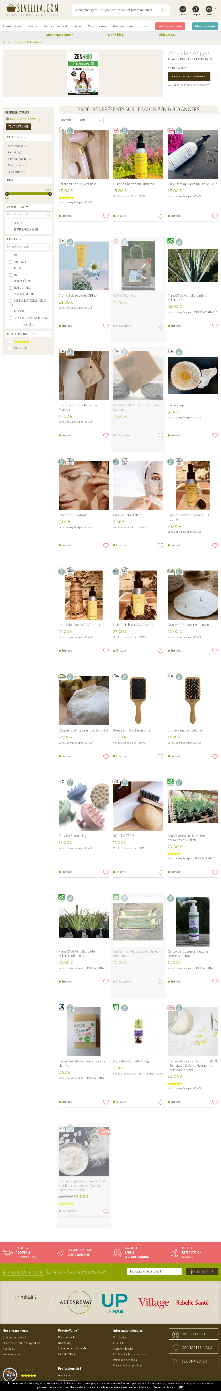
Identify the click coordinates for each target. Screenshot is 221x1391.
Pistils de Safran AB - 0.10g (131, 1061)
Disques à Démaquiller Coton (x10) (191, 625)
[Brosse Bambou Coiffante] (193, 701)
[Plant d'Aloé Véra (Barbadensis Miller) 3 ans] (193, 266)
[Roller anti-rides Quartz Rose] (84, 155)
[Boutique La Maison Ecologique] (198, 1302)
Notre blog (116, 35)
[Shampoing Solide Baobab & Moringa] (84, 376)
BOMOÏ (88, 202)
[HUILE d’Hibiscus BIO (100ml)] (138, 596)
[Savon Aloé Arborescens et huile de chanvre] (84, 1032)
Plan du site (119, 1337)
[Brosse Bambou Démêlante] (138, 701)
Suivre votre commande (72, 1348)
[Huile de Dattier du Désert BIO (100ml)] (193, 486)
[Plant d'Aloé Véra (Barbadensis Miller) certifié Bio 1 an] (84, 922)
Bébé (77, 26)
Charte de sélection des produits (21, 1343)
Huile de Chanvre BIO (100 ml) (133, 184)
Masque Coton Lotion (127, 515)
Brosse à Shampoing (72, 835)
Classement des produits (127, 1365)
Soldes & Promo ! (170, 26)
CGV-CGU (118, 1343)
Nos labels (9, 1348)
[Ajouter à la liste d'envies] (106, 216)
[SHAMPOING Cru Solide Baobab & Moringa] (138, 376)
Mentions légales (123, 1348)
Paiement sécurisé (13, 1354)
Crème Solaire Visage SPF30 (78, 295)
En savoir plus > (163, 1387)
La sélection (17, 171)
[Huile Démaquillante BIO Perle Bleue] (193, 155)
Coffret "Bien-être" (125, 295)
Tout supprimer (18, 126)
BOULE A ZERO (123, 835)
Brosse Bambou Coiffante (185, 730)
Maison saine (97, 26)
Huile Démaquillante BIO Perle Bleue (192, 184)
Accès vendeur (66, 1375)
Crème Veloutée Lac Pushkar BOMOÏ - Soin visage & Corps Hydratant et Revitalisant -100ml (192, 1066)
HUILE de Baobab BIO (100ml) (79, 625)
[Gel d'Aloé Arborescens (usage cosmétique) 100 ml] (193, 922)
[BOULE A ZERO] (138, 806)
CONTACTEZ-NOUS (197, 1348)
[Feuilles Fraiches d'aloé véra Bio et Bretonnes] (138, 922)
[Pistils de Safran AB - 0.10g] (138, 1032)
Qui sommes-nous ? (59, 35)
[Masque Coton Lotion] (138, 486)
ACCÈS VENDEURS (196, 1334)
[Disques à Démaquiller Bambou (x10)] (84, 701)
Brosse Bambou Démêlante (131, 730)
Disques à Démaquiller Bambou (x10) (83, 730)
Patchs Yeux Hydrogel (73, 515)
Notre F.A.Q (64, 1342)
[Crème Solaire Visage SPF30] (84, 266)
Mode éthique (123, 26)
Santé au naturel (55, 26)
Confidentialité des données (129, 1354)
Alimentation (12, 26)
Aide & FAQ (167, 35)
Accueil (7, 42)
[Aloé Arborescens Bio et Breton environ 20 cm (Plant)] (193, 806)
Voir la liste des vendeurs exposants (188, 85)
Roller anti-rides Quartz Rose (77, 184)
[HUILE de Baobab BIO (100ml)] (84, 596)
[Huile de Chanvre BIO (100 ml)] (138, 155)
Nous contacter (67, 1337)
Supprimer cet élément (7, 118)
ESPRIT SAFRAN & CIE (205, 312)
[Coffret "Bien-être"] (138, 266)
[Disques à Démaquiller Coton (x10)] (193, 596)
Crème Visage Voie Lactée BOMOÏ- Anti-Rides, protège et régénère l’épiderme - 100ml (82, 1186)
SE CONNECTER (194, 1361)
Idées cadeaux (205, 26)
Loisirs (143, 26)
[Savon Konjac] (193, 376)
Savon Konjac (177, 405)
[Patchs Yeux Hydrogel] (84, 486)
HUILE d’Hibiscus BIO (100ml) (133, 625)
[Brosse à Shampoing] (84, 806)
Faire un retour (66, 1354)
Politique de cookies (125, 1359)
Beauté (32, 26)
